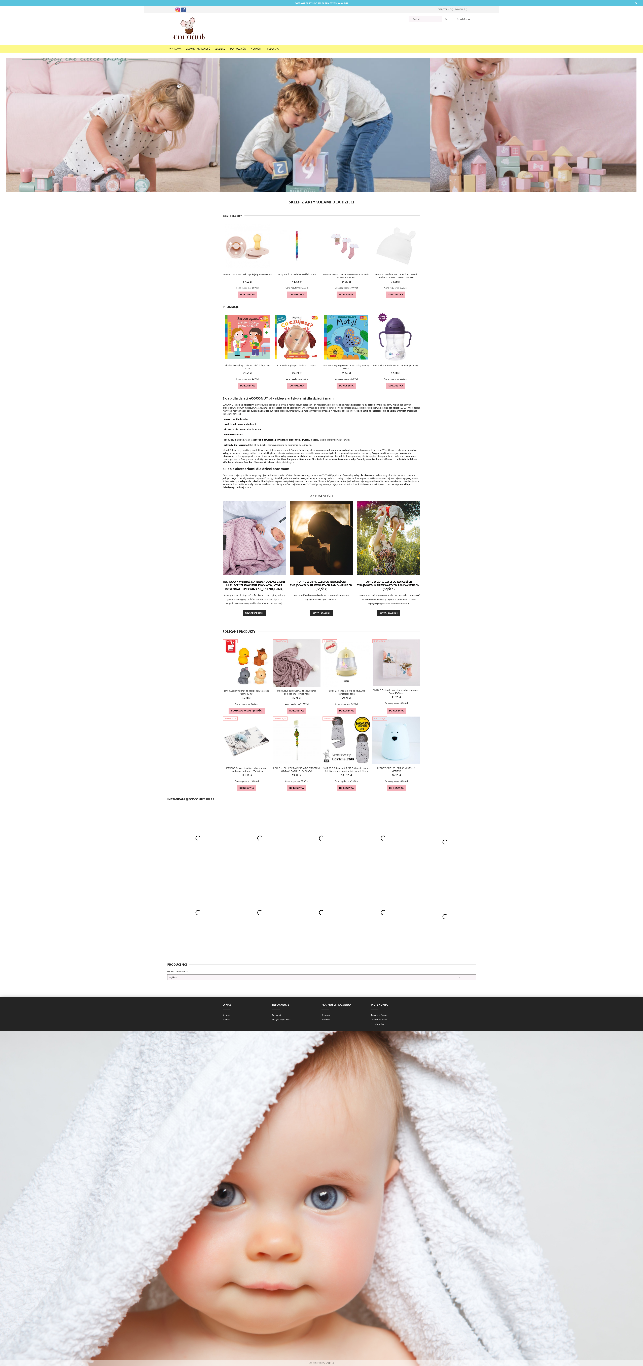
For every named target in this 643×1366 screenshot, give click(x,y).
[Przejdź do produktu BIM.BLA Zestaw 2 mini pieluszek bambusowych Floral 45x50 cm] (396, 662)
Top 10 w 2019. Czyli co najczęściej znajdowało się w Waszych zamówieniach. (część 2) (321, 585)
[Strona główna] (189, 28)
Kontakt (226, 1015)
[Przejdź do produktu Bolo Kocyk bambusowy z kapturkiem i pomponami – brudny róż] (296, 663)
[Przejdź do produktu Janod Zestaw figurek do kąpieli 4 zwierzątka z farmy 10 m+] (247, 663)
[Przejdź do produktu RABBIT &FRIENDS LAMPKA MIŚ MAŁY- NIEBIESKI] (396, 740)
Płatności (326, 1019)
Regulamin (277, 1015)
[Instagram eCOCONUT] (177, 9)
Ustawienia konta (379, 1019)
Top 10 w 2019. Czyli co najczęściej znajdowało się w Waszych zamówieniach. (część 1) (388, 585)
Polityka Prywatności (281, 1019)
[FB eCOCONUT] (183, 9)
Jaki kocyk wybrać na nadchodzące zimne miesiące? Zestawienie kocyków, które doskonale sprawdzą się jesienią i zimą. (254, 585)
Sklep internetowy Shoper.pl (322, 1362)
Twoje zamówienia (379, 1015)
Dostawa (326, 1015)
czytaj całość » (254, 612)
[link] (321, 125)
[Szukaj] (446, 18)
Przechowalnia (377, 1024)
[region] (321, 125)
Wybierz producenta (177, 971)
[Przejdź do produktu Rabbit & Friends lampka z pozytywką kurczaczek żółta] (346, 663)
